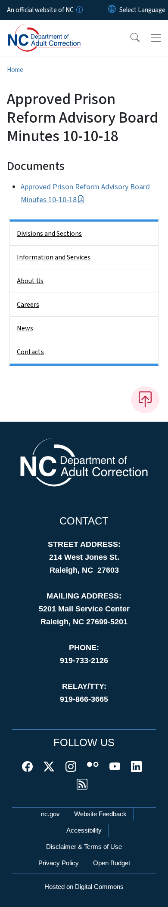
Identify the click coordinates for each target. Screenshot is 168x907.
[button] (129, 38)
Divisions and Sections (49, 233)
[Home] (55, 30)
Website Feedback (100, 814)
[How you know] (79, 9)
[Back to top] (145, 399)
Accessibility (84, 830)
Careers (28, 304)
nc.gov (50, 814)
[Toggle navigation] (156, 38)
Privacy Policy (58, 863)
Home (15, 69)
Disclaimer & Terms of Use (84, 846)
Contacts (30, 352)
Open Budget (111, 863)
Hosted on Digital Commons (84, 886)
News (25, 328)
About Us (30, 281)
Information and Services (53, 257)
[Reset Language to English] (112, 9)
